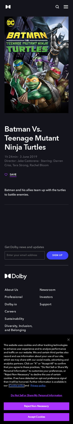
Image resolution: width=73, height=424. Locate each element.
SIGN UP (57, 255)
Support (45, 304)
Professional (13, 297)
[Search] (57, 6)
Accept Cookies (36, 417)
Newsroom (47, 290)
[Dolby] (8, 7)
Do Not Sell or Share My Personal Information (36, 395)
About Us (11, 290)
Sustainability (14, 318)
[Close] (68, 340)
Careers (10, 311)
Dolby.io (11, 304)
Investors (46, 297)
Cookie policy (16, 385)
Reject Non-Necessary (36, 406)
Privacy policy (38, 385)
